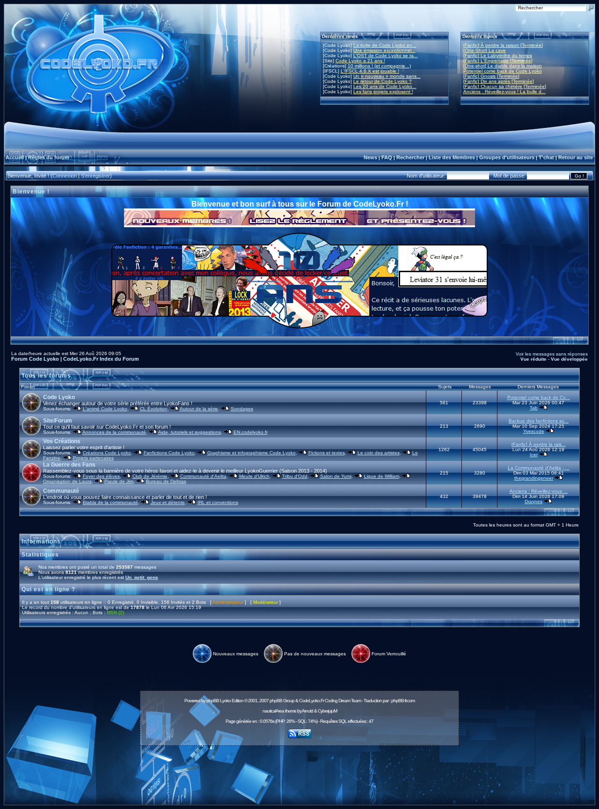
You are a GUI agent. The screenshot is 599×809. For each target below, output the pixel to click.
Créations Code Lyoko (107, 452)
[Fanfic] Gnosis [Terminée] (491, 76)
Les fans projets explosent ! (383, 91)
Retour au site (575, 157)
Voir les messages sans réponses (552, 353)
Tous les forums (46, 375)
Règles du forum (48, 157)
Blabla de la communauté (110, 502)
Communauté (61, 491)
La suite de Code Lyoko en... (384, 45)
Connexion (64, 175)
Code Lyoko (59, 397)
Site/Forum (57, 420)
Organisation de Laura (67, 481)
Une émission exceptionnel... (384, 50)
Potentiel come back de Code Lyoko (502, 71)
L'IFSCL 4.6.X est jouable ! (370, 71)
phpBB (212, 700)
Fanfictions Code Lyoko (169, 452)
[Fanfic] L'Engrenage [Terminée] (498, 60)
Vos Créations (61, 441)
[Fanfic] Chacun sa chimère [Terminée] (504, 86)
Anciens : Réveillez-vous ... (539, 491)
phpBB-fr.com (403, 700)
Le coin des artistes (379, 452)
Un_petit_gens (141, 577)
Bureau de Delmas (166, 481)
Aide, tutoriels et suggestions (189, 432)
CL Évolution (154, 408)
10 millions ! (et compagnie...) (379, 65)
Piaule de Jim (118, 481)
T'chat (546, 157)
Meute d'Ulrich (254, 476)
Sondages (242, 408)
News (370, 157)
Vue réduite (533, 359)
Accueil (15, 157)
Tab (534, 407)
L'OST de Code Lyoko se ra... (385, 55)
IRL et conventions (217, 502)
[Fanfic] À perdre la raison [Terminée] (503, 45)
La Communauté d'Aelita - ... (539, 467)
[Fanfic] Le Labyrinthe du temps (497, 55)
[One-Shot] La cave (484, 50)
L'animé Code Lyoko (105, 408)
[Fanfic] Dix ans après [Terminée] (498, 81)
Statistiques (40, 554)
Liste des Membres (452, 157)
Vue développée (569, 359)
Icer (534, 454)
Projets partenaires (93, 457)
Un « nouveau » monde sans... (387, 76)
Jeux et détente (168, 502)
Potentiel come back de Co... (538, 397)
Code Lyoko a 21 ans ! (360, 60)
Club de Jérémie (150, 476)
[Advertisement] (299, 770)
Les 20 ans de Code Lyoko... (384, 86)
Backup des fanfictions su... (539, 420)
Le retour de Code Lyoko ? (382, 81)
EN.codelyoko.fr (251, 432)
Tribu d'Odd (294, 476)
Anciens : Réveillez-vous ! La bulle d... (504, 91)
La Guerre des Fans (69, 464)
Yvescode (533, 431)
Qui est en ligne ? (48, 589)
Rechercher (410, 157)
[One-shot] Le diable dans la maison (502, 65)
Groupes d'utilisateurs (506, 157)
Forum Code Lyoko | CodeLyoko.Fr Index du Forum (75, 359)
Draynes (533, 501)
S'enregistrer (95, 175)
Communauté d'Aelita (203, 476)
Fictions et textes (326, 452)
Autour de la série (199, 408)
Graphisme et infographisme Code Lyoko (251, 452)
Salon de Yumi (335, 476)
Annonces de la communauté (114, 432)
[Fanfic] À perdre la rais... (538, 444)
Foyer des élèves (101, 476)
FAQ (386, 157)
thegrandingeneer (533, 478)
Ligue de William (381, 476)
